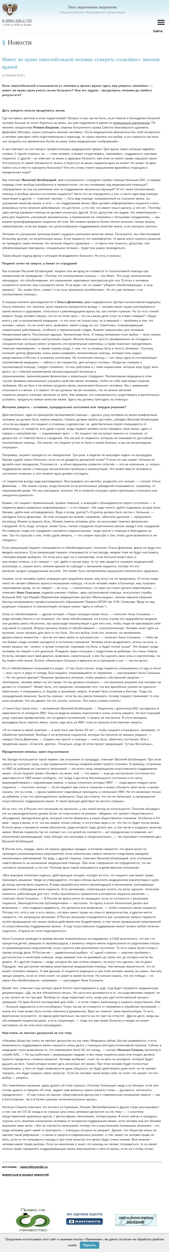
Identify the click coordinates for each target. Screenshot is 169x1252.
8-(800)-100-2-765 (17, 21)
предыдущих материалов (131, 122)
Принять (89, 1245)
